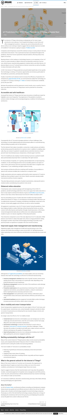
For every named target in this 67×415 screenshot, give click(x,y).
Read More (61, 413)
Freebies (21, 2)
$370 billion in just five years (36, 192)
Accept (55, 413)
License (17, 410)
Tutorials (43, 2)
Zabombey (24, 271)
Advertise (12, 410)
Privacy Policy (23, 410)
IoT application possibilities (15, 273)
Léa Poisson (60, 36)
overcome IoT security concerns (18, 326)
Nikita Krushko (23, 137)
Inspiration (29, 2)
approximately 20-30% (14, 78)
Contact (6, 410)
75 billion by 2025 (30, 47)
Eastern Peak (9, 387)
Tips (37, 2)
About (2, 410)
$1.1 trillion (22, 80)
